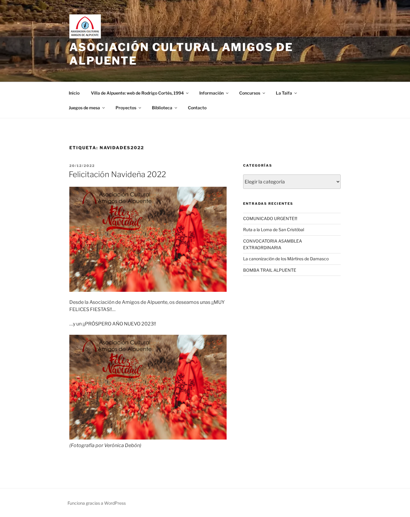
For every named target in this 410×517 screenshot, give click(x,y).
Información (211, 92)
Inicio (74, 92)
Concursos (249, 92)
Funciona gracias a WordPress (97, 503)
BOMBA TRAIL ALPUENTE (269, 270)
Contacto (197, 107)
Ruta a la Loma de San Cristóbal (273, 229)
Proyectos (126, 107)
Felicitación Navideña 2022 (117, 174)
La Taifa (284, 92)
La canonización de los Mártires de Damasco (286, 258)
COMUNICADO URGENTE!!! (270, 218)
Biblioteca (162, 107)
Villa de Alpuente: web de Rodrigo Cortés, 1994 (137, 92)
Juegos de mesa (84, 107)
